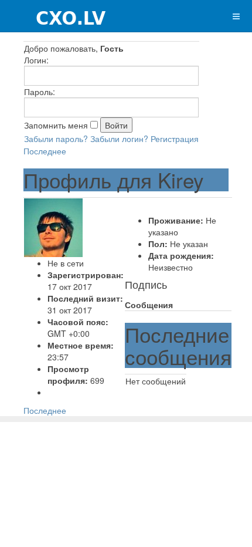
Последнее (44, 151)
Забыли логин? (119, 138)
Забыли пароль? (56, 138)
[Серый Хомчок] (53, 16)
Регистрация (175, 138)
